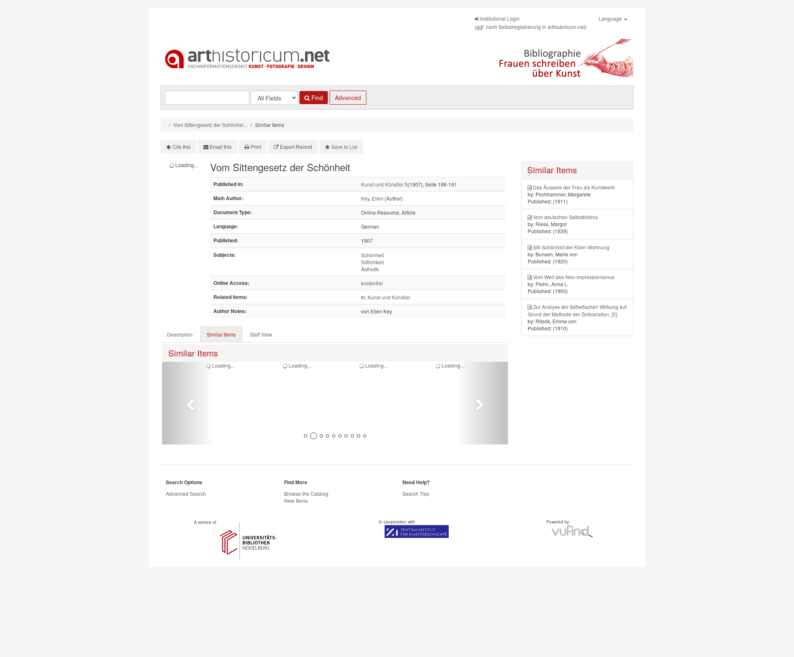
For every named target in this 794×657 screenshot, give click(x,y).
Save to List (344, 146)
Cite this (181, 146)
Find (316, 97)
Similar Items (221, 334)
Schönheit (372, 254)
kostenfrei (372, 283)
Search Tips (415, 493)
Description (180, 334)
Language (611, 18)
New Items (296, 500)
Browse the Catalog (306, 493)
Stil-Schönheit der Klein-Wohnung (571, 247)
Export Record (296, 146)
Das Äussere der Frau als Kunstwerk (574, 187)
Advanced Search (186, 493)
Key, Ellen (372, 198)
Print (256, 146)
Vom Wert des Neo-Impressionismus (574, 276)
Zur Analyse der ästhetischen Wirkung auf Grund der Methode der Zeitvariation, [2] (577, 310)
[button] (188, 403)
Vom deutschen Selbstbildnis (565, 216)
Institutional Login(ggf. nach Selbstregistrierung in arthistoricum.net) (530, 22)
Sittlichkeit (372, 261)
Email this (221, 146)
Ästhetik (370, 268)
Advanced (348, 97)
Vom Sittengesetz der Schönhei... (210, 124)
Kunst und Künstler (382, 184)
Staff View (261, 334)
